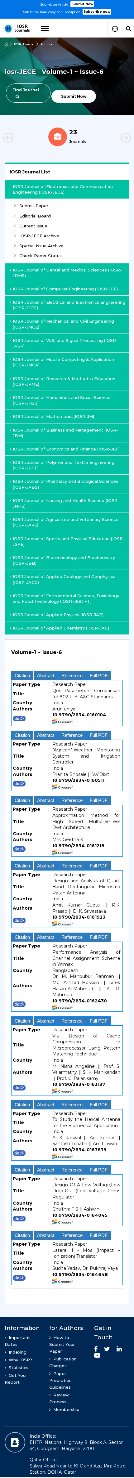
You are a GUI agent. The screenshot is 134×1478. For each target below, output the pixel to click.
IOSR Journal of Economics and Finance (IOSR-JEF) (66, 448)
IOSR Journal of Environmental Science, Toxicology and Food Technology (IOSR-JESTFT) (66, 598)
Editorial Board (35, 215)
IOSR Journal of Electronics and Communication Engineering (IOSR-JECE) (63, 189)
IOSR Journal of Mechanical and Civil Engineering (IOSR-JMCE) (63, 324)
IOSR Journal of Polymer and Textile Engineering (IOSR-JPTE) (63, 465)
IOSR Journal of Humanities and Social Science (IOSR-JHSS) (62, 400)
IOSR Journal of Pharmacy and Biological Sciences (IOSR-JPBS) (65, 484)
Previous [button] (18, 138)
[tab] (67, 656)
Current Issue (33, 225)
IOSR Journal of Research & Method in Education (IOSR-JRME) (64, 381)
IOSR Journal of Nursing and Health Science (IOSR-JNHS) (66, 503)
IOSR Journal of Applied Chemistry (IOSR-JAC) (61, 627)
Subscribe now (97, 12)
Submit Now (82, 4)
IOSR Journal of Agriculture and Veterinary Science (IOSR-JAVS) (66, 522)
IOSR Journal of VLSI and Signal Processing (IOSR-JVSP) (65, 343)
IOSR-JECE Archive (39, 235)
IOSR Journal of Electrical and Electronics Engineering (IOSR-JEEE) (69, 305)
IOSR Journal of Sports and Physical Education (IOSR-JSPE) (69, 541)
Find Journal (25, 89)
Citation (22, 675)
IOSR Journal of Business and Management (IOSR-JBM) (65, 433)
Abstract (45, 675)
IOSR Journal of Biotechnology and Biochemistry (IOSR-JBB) (64, 560)
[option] (67, 7)
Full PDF (99, 675)
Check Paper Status (40, 255)
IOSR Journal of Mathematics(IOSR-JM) (53, 416)
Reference (72, 675)
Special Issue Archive (41, 245)
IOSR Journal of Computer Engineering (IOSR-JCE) (65, 288)
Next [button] (115, 138)
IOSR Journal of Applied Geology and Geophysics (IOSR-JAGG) (64, 579)
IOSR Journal (24, 44)
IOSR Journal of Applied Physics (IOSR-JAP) (58, 614)
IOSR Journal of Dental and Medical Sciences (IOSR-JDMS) (67, 272)
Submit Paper (33, 205)
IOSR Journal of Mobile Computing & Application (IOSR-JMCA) (63, 362)
